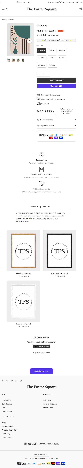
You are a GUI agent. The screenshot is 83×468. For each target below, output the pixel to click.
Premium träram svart (59, 273)
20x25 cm (41, 50)
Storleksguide (7, 404)
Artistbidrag (47, 400)
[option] (20, 39)
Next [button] (29, 41)
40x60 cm (41, 58)
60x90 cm (41, 65)
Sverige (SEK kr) (39, 455)
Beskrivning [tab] (35, 207)
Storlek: (40, 46)
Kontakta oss (6, 400)
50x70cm (62, 58)
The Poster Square (38, 458)
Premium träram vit (23, 324)
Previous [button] (11, 41)
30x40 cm (62, 50)
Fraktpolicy (6, 434)
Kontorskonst (48, 408)
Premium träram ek (23, 273)
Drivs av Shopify (52, 458)
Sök (3, 408)
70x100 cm (52, 65)
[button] (41, 35)
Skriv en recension (42, 346)
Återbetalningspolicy (9, 430)
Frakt (4, 422)
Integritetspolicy (8, 426)
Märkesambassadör (50, 404)
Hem (3, 19)
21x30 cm (52, 50)
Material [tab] (46, 207)
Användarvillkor (7, 437)
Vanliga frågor (7, 411)
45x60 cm (52, 58)
